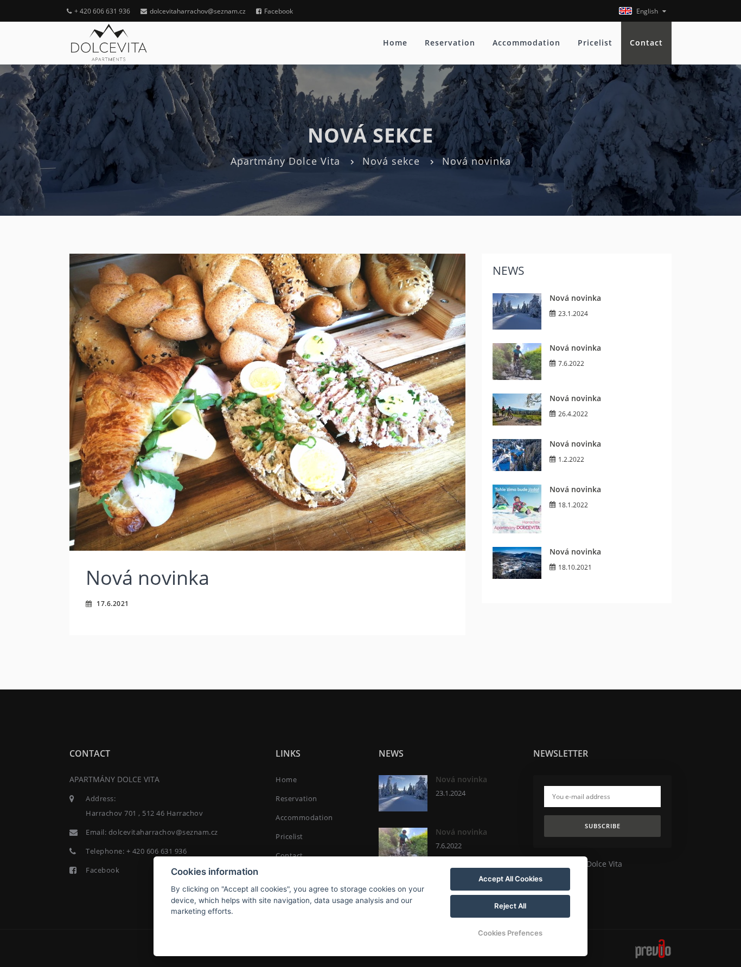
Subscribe (603, 826)
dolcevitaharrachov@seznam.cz (198, 11)
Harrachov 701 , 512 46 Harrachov (144, 813)
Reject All (510, 905)
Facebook (278, 11)
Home (395, 42)
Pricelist (595, 42)
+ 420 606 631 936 (102, 11)
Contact (646, 42)
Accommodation (526, 42)
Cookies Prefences (510, 933)
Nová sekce (391, 160)
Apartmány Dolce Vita (285, 160)
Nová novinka (575, 298)
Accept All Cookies (510, 878)
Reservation (450, 42)
